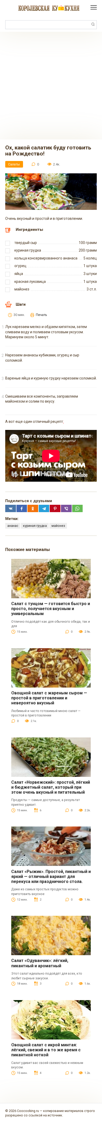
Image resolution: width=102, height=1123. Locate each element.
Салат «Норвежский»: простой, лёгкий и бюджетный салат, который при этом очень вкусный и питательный (50, 787)
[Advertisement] (51, 85)
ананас (12, 526)
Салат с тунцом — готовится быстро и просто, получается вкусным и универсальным (50, 608)
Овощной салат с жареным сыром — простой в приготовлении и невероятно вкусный (49, 697)
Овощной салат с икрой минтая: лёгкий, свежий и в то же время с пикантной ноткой (46, 1049)
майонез (58, 526)
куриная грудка (35, 526)
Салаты (14, 164)
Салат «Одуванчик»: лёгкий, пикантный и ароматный (39, 963)
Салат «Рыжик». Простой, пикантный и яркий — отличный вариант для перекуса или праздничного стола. (51, 876)
